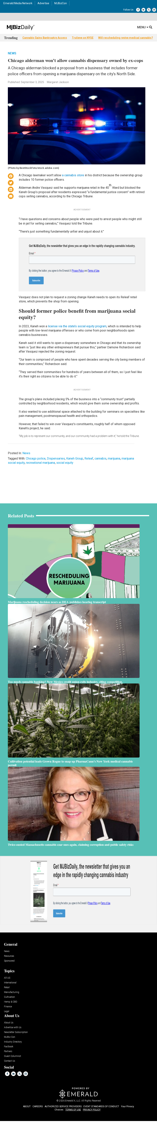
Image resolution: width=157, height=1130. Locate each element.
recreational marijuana (40, 463)
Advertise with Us (12, 1027)
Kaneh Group (74, 458)
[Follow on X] (149, 10)
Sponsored (9, 961)
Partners (8, 1051)
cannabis (100, 458)
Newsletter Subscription (16, 1032)
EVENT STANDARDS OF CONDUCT (101, 1106)
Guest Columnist (12, 1056)
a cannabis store (73, 175)
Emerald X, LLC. (73, 1100)
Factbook (8, 1046)
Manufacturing (11, 992)
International (10, 982)
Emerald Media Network (17, 3)
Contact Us (9, 1061)
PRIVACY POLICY (92, 1109)
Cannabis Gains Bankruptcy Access (44, 37)
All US (7, 978)
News (12, 53)
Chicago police (36, 458)
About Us (8, 1022)
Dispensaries (56, 458)
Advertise (43, 3)
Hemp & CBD (10, 1002)
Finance (8, 1006)
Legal (6, 1011)
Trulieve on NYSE (82, 37)
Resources (9, 956)
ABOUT (27, 1106)
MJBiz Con (9, 1037)
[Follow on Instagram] (154, 10)
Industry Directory (13, 1042)
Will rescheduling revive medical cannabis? (125, 37)
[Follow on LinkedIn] (143, 10)
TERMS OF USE (73, 1109)
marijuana (114, 458)
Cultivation (9, 997)
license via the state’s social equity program (77, 326)
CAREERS (38, 1106)
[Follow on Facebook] (138, 10)
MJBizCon (60, 3)
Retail (7, 987)
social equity (64, 463)
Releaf (88, 458)
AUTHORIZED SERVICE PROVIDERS (63, 1106)
